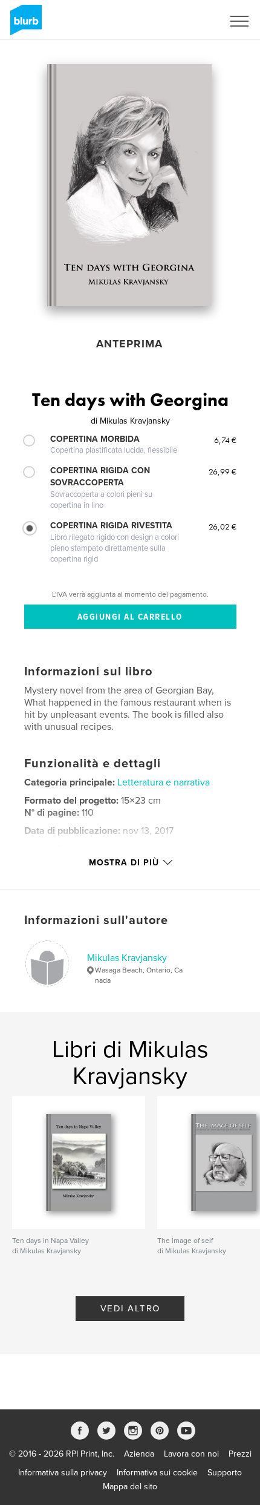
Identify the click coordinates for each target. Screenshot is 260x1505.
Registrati (190, 21)
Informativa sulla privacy (62, 1472)
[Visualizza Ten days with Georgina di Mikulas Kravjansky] (129, 185)
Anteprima (129, 343)
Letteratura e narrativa (163, 782)
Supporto (224, 1472)
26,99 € (222, 471)
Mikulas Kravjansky (127, 958)
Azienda (139, 1454)
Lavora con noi (191, 1454)
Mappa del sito (130, 1486)
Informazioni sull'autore (96, 920)
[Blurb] (24, 25)
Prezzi (240, 1454)
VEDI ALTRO (130, 1308)
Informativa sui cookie (157, 1472)
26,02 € (222, 526)
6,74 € (225, 439)
